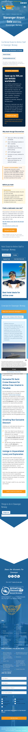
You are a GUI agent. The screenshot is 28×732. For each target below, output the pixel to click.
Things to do (19, 644)
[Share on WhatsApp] (18, 577)
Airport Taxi (6, 661)
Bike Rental (5, 647)
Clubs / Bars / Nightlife (6, 642)
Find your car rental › (9, 230)
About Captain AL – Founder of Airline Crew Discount (7, 654)
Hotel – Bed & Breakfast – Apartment (19, 628)
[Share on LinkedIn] (15, 577)
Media (4, 631)
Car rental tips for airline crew (10, 225)
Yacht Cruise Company (15, 394)
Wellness (5, 627)
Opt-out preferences (10, 371)
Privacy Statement (7, 671)
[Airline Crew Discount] (14, 8)
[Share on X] (12, 577)
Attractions (18, 657)
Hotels (17, 624)
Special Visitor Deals (21, 636)
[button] (26, 360)
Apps (17, 640)
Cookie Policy (6, 669)
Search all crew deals (17, 582)
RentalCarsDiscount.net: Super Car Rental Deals (22, 653)
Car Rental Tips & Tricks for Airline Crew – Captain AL (20, 662)
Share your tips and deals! (20, 665)
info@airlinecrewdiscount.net (7, 1)
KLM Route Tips (7, 640)
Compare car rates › (12, 115)
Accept (14, 369)
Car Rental (5, 636)
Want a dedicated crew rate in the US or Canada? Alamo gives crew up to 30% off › (14, 121)
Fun (4, 644)
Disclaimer (24, 730)
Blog (4, 624)
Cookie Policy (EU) (20, 669)
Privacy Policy (18, 371)
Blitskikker (14, 729)
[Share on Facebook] (9, 577)
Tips (4, 638)
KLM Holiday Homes (8, 633)
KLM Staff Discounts (21, 642)
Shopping (18, 631)
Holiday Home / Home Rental (21, 633)
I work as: (4, 696)
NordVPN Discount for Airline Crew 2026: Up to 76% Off (8, 666)
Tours (17, 638)
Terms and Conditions (10, 730)
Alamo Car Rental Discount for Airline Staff (7, 658)
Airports (8, 14)
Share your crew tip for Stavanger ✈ (12, 311)
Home (3, 14)
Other (17, 647)
